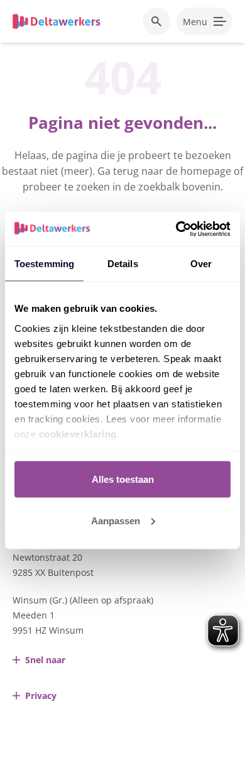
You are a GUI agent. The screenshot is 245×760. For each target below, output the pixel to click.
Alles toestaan (123, 479)
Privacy (41, 696)
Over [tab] (201, 263)
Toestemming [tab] (44, 263)
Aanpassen (115, 520)
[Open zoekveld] (156, 21)
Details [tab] (122, 263)
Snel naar (45, 660)
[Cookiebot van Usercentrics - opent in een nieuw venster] (176, 229)
